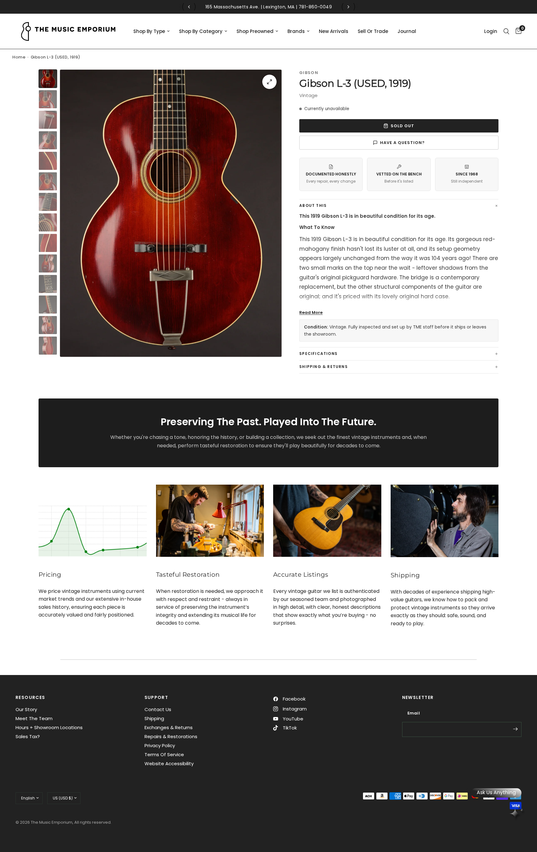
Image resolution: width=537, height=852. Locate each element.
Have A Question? (402, 143)
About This (313, 205)
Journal (406, 31)
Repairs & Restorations (171, 736)
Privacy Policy (160, 745)
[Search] (506, 31)
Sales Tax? (28, 736)
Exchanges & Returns (169, 727)
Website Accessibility (169, 763)
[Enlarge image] (269, 82)
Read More (311, 312)
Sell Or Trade (373, 31)
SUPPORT (156, 697)
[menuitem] (151, 31)
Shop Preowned (254, 31)
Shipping (154, 718)
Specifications (318, 353)
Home (18, 57)
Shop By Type (149, 31)
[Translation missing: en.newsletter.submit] (515, 729)
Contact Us (158, 709)
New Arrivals (333, 31)
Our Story (26, 709)
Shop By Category (201, 31)
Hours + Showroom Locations (49, 727)
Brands (296, 31)
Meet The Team (34, 718)
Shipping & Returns (323, 366)
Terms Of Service (164, 754)
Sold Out (402, 126)
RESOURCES (30, 697)
